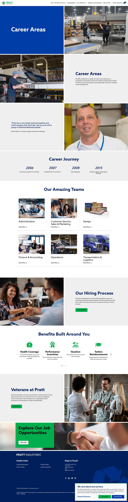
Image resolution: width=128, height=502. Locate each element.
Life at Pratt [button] (106, 3)
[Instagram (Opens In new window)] (75, 478)
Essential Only (118, 496)
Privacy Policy (45, 464)
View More (22, 227)
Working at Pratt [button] (60, 3)
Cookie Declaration (22, 464)
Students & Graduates (95, 3)
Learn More (16, 406)
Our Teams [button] (71, 3)
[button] (61, 365)
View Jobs (23, 442)
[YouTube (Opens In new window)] (72, 478)
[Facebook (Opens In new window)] (66, 478)
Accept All (104, 496)
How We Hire (81, 310)
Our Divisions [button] (81, 3)
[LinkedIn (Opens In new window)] (69, 478)
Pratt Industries (117, 3)
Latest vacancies (46, 467)
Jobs (52, 3)
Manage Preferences (83, 496)
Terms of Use (20, 467)
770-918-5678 (70, 470)
